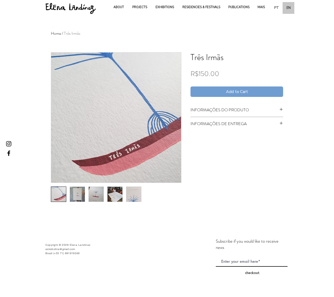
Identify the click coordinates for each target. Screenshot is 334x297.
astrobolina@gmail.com (60, 249)
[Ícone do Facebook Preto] (8, 153)
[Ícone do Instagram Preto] (8, 143)
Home (56, 33)
